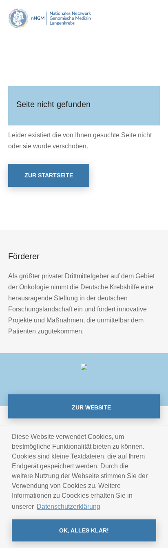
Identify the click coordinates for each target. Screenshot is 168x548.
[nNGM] (49, 17)
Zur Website (90, 407)
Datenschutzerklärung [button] (68, 506)
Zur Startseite (48, 175)
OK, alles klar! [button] (84, 530)
